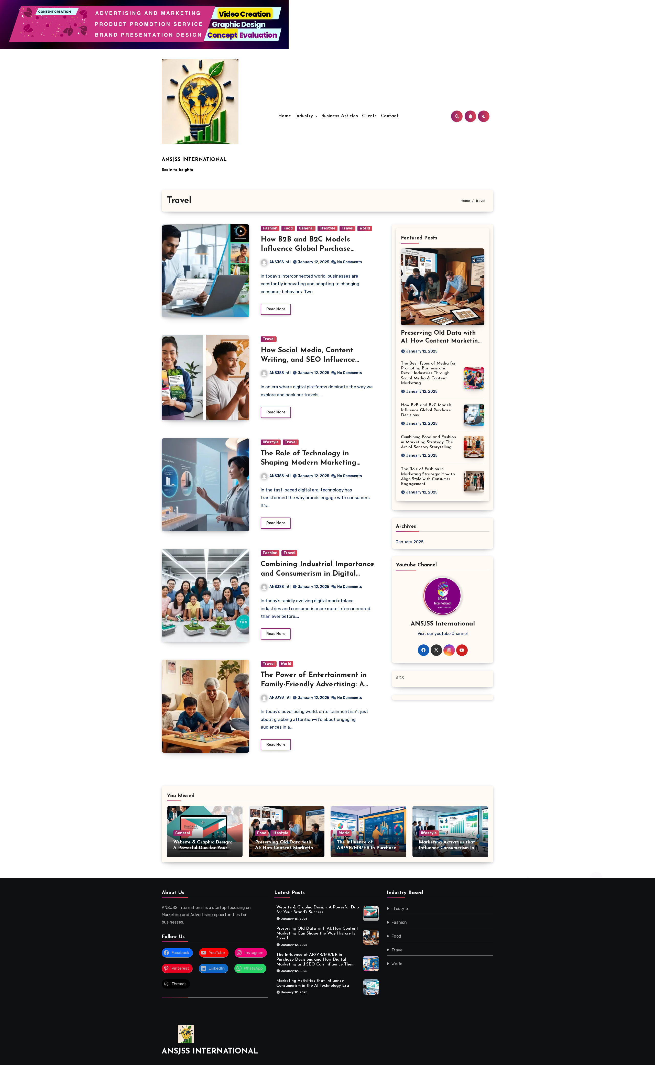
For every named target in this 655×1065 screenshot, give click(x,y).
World (364, 228)
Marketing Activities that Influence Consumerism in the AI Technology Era (447, 848)
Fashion (270, 228)
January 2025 (409, 542)
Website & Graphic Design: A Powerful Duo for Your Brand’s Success (202, 848)
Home (284, 116)
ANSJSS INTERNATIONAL (194, 159)
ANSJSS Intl (280, 262)
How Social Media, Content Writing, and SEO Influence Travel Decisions (308, 360)
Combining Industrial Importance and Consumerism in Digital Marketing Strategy (317, 574)
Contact (390, 116)
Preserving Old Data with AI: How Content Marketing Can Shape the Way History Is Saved (317, 933)
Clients (369, 116)
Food (288, 228)
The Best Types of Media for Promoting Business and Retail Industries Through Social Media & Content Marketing (428, 373)
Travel (347, 228)
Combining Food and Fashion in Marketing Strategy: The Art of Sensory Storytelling (428, 442)
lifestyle (327, 228)
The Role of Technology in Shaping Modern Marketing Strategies (308, 463)
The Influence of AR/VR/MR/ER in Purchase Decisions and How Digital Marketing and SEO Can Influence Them (315, 960)
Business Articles (339, 116)
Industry (305, 116)
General (306, 228)
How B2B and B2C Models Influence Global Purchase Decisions (306, 249)
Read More (275, 309)
